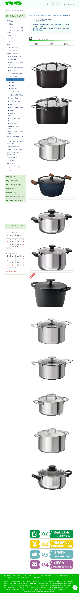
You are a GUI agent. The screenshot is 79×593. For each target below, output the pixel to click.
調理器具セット (15, 89)
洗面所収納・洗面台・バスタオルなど (15, 127)
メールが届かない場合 (15, 185)
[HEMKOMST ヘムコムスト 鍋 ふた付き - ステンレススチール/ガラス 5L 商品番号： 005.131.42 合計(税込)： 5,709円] (51, 326)
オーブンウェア (14, 92)
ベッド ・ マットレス (13, 35)
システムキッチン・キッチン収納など (15, 132)
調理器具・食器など (40, 15)
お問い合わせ (59, 24)
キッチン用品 (13, 98)
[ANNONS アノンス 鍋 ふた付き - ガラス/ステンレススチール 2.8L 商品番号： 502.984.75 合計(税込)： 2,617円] (52, 472)
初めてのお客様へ (47, 576)
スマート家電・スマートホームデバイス (15, 142)
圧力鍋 (12, 86)
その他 (9, 170)
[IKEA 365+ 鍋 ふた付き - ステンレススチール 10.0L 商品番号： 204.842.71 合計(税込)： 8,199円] (51, 436)
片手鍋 (12, 82)
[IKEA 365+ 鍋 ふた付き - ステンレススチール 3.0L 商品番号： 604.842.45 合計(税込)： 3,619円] (51, 399)
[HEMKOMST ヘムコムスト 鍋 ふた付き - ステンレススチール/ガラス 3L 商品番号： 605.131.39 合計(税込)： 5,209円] (52, 363)
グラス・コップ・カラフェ (15, 63)
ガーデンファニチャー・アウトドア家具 (15, 153)
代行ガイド (11, 177)
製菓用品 (12, 110)
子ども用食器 (13, 123)
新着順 (52, 44)
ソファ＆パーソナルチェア (15, 27)
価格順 (36, 44)
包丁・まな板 (13, 104)
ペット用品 (10, 161)
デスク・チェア (12, 41)
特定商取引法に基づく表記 (16, 196)
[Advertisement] (51, 511)
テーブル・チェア (12, 38)
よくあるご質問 (13, 181)
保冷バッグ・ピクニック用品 (15, 114)
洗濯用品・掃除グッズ (14, 146)
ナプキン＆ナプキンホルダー (15, 119)
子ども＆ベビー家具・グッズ (15, 137)
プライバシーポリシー (15, 200)
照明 (8, 44)
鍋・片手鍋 (63, 15)
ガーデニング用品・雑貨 (14, 149)
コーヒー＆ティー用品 (16, 67)
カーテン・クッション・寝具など (15, 31)
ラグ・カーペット (12, 47)
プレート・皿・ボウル (16, 56)
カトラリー (12, 59)
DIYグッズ (10, 164)
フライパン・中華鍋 (16, 73)
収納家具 (10, 21)
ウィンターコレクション (14, 167)
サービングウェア (14, 101)
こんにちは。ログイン (55, 3)
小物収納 (10, 24)
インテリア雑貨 (12, 50)
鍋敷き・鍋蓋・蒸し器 (17, 95)
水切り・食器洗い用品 (16, 107)
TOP (30, 15)
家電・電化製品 (12, 158)
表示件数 (66, 44)
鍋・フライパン (53, 15)
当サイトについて (13, 193)
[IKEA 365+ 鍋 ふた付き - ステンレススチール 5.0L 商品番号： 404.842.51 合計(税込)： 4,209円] (52, 143)
